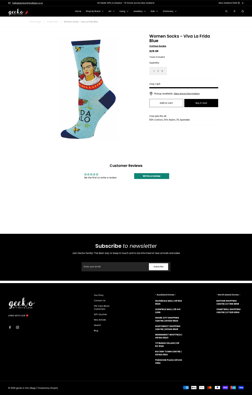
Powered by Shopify (48, 388)
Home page (35, 21)
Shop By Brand (93, 11)
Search (97, 325)
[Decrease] (152, 71)
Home (78, 11)
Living (122, 11)
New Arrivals (100, 319)
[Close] (243, 3)
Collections (52, 21)
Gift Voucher (100, 314)
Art (109, 11)
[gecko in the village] (17, 11)
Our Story (99, 295)
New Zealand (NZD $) (229, 2)
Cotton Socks (157, 46)
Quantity (154, 62)
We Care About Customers (102, 307)
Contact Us (99, 300)
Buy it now (201, 103)
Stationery (168, 11)
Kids (153, 11)
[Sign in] (234, 11)
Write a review (151, 176)
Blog (96, 330)
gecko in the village (26, 388)
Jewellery (138, 11)
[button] (243, 11)
